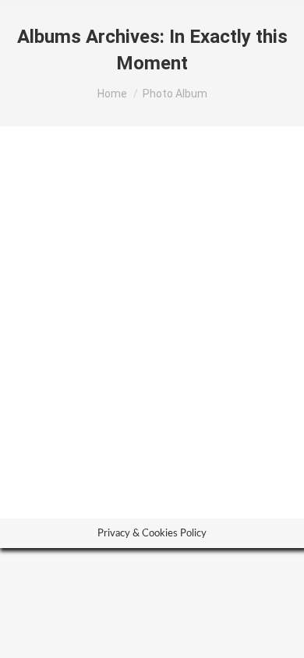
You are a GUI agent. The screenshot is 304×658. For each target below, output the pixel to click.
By (188, 419)
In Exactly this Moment (116, 389)
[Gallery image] (152, 272)
